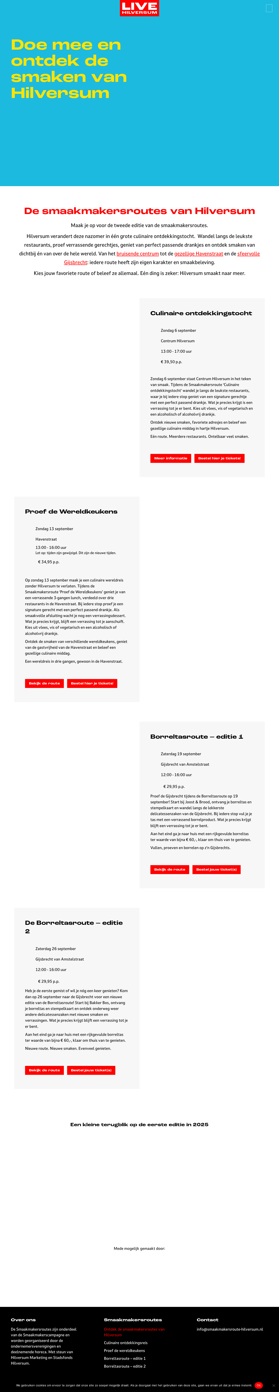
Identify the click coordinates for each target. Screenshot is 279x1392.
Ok (259, 1385)
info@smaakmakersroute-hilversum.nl (230, 1329)
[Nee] (273, 1385)
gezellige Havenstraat (198, 253)
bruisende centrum (138, 253)
